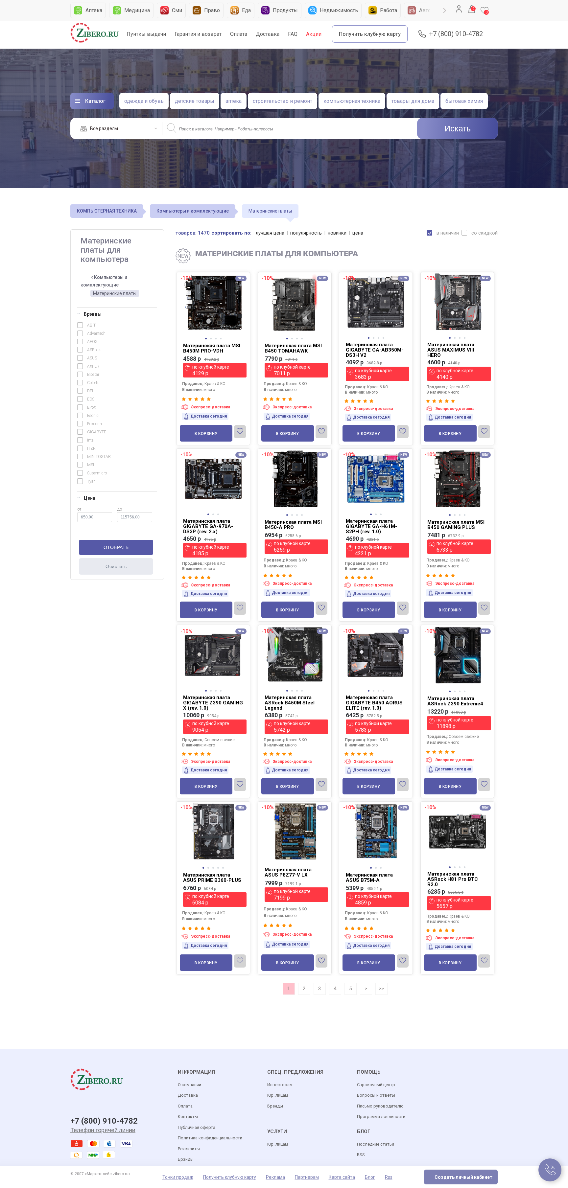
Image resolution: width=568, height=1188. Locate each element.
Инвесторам (280, 1084)
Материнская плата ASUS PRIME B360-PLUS (212, 877)
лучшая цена (270, 233)
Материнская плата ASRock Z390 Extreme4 (455, 701)
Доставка (267, 34)
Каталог (95, 101)
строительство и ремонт (282, 101)
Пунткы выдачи (146, 34)
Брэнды (93, 314)
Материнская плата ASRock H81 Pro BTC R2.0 (452, 879)
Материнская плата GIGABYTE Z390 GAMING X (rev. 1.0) (213, 703)
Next (445, 10)
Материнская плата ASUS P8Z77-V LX (288, 872)
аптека (233, 101)
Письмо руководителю (380, 1106)
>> (381, 989)
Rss (388, 1177)
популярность (306, 233)
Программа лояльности (381, 1116)
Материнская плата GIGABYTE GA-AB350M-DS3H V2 (374, 350)
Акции (313, 34)
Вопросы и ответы (376, 1095)
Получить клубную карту (370, 34)
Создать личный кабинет (463, 1177)
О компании (189, 1084)
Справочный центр (376, 1084)
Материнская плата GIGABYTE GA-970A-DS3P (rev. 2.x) (208, 526)
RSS (361, 1154)
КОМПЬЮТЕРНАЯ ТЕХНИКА (107, 211)
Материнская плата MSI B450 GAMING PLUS (456, 524)
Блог (370, 1177)
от (79, 509)
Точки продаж (177, 1177)
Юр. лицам (277, 1095)
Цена (89, 498)
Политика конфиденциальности (210, 1137)
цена (357, 233)
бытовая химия (464, 101)
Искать (457, 128)
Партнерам (307, 1177)
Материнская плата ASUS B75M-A (369, 877)
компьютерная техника (351, 101)
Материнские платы (114, 293)
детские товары (194, 101)
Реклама (275, 1177)
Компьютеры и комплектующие (192, 211)
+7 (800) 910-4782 (456, 34)
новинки (337, 233)
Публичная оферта (196, 1127)
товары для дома (412, 101)
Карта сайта (342, 1177)
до (119, 509)
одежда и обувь (144, 101)
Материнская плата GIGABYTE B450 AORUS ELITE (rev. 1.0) (374, 703)
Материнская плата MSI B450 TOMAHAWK (293, 348)
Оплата (238, 34)
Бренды (275, 1106)
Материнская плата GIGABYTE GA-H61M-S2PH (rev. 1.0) (371, 526)
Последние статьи (375, 1144)
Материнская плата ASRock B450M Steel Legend (290, 703)
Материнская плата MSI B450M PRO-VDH (211, 348)
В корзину (206, 433)
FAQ (292, 34)
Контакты (188, 1116)
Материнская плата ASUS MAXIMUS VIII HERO (450, 350)
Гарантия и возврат (198, 34)
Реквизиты (189, 1148)
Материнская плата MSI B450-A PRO (293, 524)
